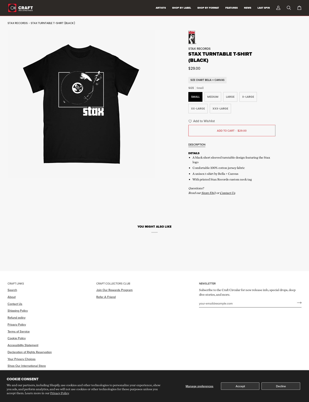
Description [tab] (196, 144)
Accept (240, 386)
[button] (201, 121)
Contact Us (227, 193)
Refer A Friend (106, 297)
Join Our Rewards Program (114, 290)
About (12, 297)
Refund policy (16, 317)
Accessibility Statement (23, 345)
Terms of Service (19, 331)
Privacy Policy (59, 393)
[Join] (297, 302)
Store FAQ (208, 193)
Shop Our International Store (27, 365)
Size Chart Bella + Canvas (207, 80)
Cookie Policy (17, 338)
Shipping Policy (18, 310)
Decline (281, 386)
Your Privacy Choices (22, 359)
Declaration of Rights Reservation (30, 352)
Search (12, 290)
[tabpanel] (231, 172)
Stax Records (18, 23)
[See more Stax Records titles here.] (231, 37)
